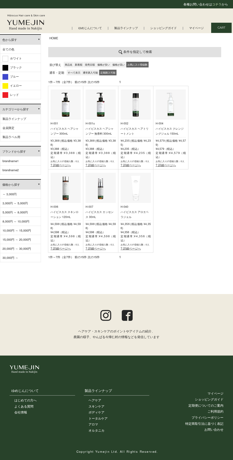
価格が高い (118, 64)
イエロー (15, 85)
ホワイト (15, 58)
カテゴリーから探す (15, 109)
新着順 (78, 64)
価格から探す (11, 184)
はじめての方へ (25, 400)
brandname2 (11, 170)
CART (221, 27)
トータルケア (98, 418)
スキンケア (96, 406)
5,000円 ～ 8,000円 (15, 212)
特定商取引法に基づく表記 (204, 423)
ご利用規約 (215, 411)
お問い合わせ (213, 429)
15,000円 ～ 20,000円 (17, 239)
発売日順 (90, 64)
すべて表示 (74, 72)
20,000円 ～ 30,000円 (17, 248)
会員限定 (8, 128)
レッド (13, 94)
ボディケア (96, 412)
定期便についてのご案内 (205, 405)
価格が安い (103, 64)
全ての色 (8, 49)
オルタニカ (96, 430)
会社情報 (20, 412)
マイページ (196, 28)
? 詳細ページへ (61, 165)
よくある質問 (23, 406)
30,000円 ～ (10, 257)
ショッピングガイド (163, 28)
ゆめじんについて (90, 28)
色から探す (9, 39)
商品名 (68, 64)
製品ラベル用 (11, 137)
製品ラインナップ (126, 28)
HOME (53, 38)
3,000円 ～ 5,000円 (15, 203)
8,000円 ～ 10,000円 (16, 221)
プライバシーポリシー (207, 417)
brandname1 (11, 161)
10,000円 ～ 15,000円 (17, 230)
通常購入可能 (90, 72)
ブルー (13, 76)
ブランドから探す (14, 151)
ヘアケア (95, 400)
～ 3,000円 (10, 194)
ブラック (15, 67)
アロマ (93, 424)
